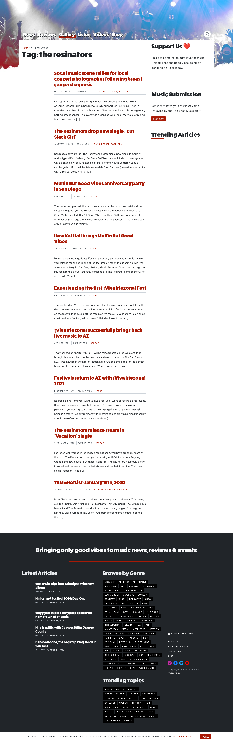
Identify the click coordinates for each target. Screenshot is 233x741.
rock (151, 711)
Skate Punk (153, 654)
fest (142, 698)
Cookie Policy (182, 736)
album (108, 689)
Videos (101, 34)
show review (137, 716)
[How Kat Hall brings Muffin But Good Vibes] (35, 246)
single (152, 716)
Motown (154, 629)
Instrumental (113, 624)
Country (110, 599)
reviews (139, 711)
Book (118, 590)
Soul (123, 659)
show (123, 716)
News (29, 34)
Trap (132, 667)
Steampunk (130, 663)
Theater (121, 667)
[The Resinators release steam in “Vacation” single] (35, 440)
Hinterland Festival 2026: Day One (60, 598)
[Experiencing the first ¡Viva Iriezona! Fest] (35, 298)
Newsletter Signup (181, 633)
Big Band (134, 586)
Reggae (106, 91)
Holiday (154, 616)
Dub (123, 603)
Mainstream (111, 629)
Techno (109, 667)
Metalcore (139, 629)
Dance (122, 599)
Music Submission (178, 646)
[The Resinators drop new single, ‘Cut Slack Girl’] (35, 141)
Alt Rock (124, 581)
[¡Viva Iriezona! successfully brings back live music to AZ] (35, 340)
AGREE (205, 736)
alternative (130, 689)
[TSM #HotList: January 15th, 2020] (35, 492)
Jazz (138, 624)
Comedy (142, 594)
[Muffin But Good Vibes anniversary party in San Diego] (35, 193)
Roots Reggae (127, 91)
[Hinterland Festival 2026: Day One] (28, 602)
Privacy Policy (174, 673)
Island (128, 624)
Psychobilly (129, 646)
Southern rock (139, 659)
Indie (118, 620)
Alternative (101, 489)
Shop (117, 34)
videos (128, 720)
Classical (128, 594)
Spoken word (112, 663)
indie (147, 702)
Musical (119, 633)
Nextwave (148, 633)
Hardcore (110, 616)
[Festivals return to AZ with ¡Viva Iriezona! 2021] (35, 388)
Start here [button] (158, 118)
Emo (123, 607)
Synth (153, 663)
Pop (145, 637)
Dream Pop (111, 603)
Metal (125, 629)
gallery (123, 702)
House (108, 620)
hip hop (136, 702)
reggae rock (123, 711)
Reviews (47, 34)
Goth (126, 612)
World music (146, 667)
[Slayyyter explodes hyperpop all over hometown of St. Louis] (28, 616)
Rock (114, 91)
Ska (120, 144)
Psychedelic (112, 646)
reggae (109, 711)
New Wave (133, 633)
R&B (152, 646)
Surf (143, 663)
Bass (123, 586)
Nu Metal (110, 637)
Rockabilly (140, 650)
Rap (107, 650)
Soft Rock (110, 659)
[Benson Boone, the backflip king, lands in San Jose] (28, 645)
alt (117, 689)
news (153, 707)
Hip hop (113, 489)
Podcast (135, 637)
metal (125, 707)
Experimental (137, 607)
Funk (116, 612)
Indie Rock (131, 620)
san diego (110, 716)
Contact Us (174, 651)
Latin (147, 624)
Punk (97, 91)
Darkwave (135, 599)
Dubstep (134, 603)
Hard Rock (151, 612)
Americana (111, 586)
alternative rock (115, 693)
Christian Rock (133, 590)
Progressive (142, 642)
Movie (108, 633)
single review (112, 720)
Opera (122, 637)
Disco (147, 599)
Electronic (111, 607)
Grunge (137, 612)
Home (25, 48)
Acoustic (110, 581)
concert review (127, 698)
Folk (107, 612)
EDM (144, 603)
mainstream (111, 707)
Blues (108, 590)
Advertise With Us (178, 641)
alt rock (133, 693)
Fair (151, 607)
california (148, 693)
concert (109, 698)
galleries (110, 702)
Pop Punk (110, 642)
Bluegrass (149, 586)
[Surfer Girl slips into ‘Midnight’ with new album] (28, 587)
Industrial (147, 620)
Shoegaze (130, 654)
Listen (84, 34)
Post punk (125, 642)
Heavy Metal (127, 616)
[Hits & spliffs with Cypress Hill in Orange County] (28, 631)
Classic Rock (112, 594)
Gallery (67, 34)
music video (140, 707)
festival (153, 698)
